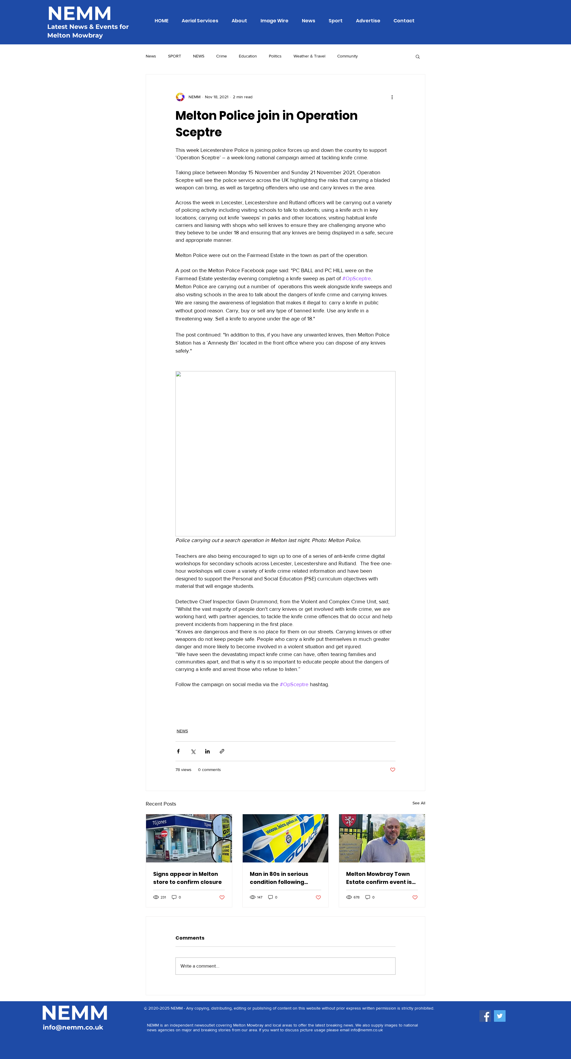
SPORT (174, 56)
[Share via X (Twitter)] (193, 751)
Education (248, 56)
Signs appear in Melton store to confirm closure (187, 878)
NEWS (198, 56)
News (151, 56)
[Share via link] (222, 751)
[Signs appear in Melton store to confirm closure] (189, 838)
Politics (275, 56)
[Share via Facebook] (178, 751)
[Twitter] (500, 1016)
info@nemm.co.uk (73, 1027)
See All (418, 803)
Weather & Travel (309, 56)
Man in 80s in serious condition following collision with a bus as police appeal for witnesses (281, 878)
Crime (221, 56)
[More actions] (392, 97)
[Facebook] (485, 1016)
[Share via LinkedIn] (207, 751)
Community (347, 56)
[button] (418, 56)
